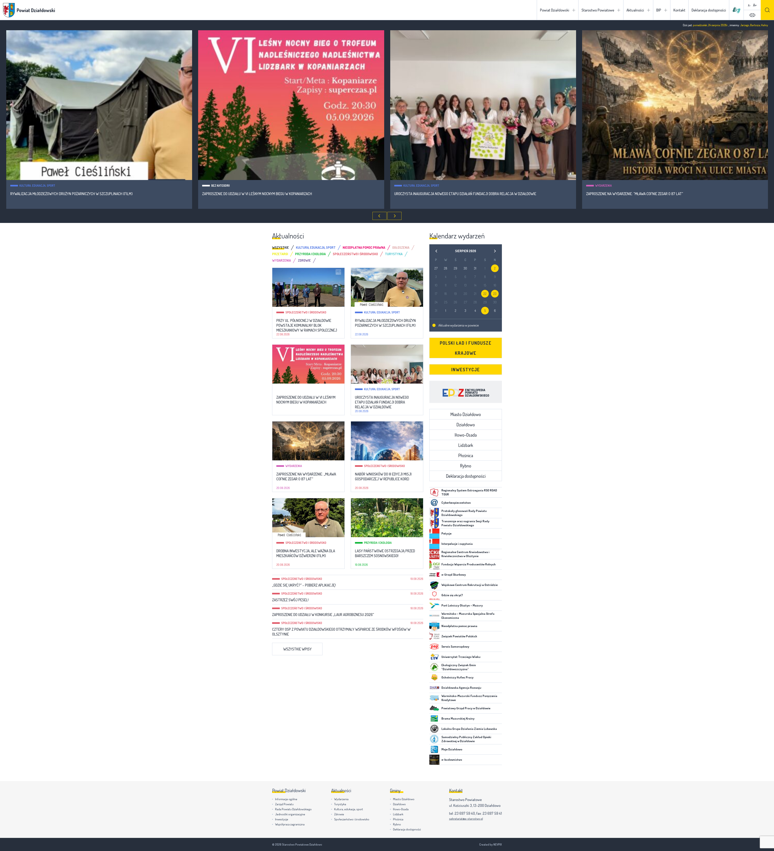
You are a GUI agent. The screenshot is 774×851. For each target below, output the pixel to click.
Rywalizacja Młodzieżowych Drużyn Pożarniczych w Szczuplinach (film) (385, 323)
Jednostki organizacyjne (290, 814)
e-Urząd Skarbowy (453, 574)
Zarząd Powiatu (284, 804)
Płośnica (465, 455)
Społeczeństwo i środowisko (615, 185)
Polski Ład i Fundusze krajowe (466, 348)
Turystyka (340, 804)
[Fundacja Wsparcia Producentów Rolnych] (434, 564)
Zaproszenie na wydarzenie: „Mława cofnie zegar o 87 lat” (306, 476)
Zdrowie (339, 814)
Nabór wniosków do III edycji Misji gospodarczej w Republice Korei (642, 193)
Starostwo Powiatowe (598, 9)
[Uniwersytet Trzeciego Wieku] (434, 657)
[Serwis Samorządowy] (434, 647)
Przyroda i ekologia (378, 542)
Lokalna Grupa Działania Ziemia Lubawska (469, 729)
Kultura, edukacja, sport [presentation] (316, 248)
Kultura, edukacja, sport (229, 185)
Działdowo (465, 424)
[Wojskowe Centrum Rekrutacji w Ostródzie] (434, 585)
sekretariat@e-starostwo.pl (466, 819)
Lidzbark (465, 445)
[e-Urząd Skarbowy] (434, 575)
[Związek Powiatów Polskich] (434, 636)
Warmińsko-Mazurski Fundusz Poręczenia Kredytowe (469, 698)
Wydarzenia (411, 185)
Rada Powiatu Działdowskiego (293, 809)
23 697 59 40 (465, 813)
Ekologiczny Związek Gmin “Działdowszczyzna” (458, 667)
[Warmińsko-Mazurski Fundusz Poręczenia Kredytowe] (434, 698)
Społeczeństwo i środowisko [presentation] (355, 254)
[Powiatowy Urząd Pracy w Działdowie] (434, 708)
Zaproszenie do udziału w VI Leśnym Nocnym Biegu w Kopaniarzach (65, 193)
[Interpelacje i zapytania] (434, 544)
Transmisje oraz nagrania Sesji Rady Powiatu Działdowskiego (465, 523)
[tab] (284, 247)
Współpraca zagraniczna (290, 824)
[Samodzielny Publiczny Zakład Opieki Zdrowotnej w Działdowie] (434, 739)
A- (749, 5)
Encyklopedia (465, 392)
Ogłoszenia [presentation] (400, 248)
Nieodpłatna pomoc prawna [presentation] (364, 248)
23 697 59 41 (492, 813)
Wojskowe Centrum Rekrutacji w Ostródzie (469, 585)
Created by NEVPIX (490, 844)
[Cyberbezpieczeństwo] (434, 503)
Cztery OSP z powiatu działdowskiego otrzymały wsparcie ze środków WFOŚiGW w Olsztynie (341, 632)
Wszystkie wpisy (297, 648)
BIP (658, 9)
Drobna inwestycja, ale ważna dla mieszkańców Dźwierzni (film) (305, 553)
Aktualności (635, 9)
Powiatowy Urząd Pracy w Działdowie (465, 708)
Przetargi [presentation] (280, 254)
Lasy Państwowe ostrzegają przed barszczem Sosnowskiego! (385, 553)
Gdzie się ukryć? (452, 595)
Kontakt (679, 9)
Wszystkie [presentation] (280, 248)
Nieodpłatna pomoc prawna (459, 626)
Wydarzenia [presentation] (281, 260)
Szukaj (767, 10)
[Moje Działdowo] (434, 749)
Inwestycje (465, 369)
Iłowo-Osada (466, 435)
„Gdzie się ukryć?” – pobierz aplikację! (304, 585)
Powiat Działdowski (554, 9)
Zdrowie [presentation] (304, 260)
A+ (755, 4)
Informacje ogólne (286, 799)
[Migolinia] (736, 10)
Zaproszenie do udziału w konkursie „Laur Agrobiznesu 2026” (323, 614)
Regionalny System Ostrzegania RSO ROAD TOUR (469, 492)
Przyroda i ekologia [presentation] (310, 254)
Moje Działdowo (451, 749)
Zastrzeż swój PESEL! (290, 599)
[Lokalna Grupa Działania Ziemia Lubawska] (434, 729)
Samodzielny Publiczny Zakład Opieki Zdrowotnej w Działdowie (466, 739)
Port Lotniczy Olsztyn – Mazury (462, 605)
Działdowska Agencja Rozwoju (461, 688)
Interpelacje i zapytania (457, 544)
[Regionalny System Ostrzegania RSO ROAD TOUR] (434, 492)
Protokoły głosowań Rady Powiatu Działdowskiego (464, 513)
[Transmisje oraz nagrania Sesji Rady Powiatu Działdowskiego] (434, 523)
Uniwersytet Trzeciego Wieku (461, 657)
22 (485, 294)
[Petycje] (434, 533)
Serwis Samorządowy (455, 646)
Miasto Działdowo (465, 414)
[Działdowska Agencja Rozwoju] (434, 688)
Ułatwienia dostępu (752, 15)
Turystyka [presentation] (394, 254)
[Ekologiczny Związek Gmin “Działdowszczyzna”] (434, 667)
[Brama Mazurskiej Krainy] (434, 719)
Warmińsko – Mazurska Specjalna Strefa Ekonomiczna (467, 616)
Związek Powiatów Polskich (459, 636)
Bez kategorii (28, 185)
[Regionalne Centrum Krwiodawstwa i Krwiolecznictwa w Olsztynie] (434, 554)
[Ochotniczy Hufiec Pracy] (434, 677)
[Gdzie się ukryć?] (434, 595)
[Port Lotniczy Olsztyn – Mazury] (434, 605)
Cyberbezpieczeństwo (456, 503)
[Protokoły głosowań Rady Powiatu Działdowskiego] (434, 513)
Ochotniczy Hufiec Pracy (457, 677)
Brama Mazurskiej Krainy (457, 718)
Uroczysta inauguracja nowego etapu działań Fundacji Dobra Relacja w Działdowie (273, 193)
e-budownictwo (451, 760)
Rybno (465, 465)
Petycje (446, 533)
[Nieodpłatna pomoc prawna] (434, 626)
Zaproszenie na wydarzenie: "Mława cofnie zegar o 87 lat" (442, 193)
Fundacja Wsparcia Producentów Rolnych (468, 564)
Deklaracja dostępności (709, 9)
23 (494, 294)
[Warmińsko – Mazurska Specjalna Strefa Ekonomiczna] (434, 616)
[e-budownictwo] (434, 760)
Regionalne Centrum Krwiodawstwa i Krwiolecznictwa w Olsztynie (465, 554)
